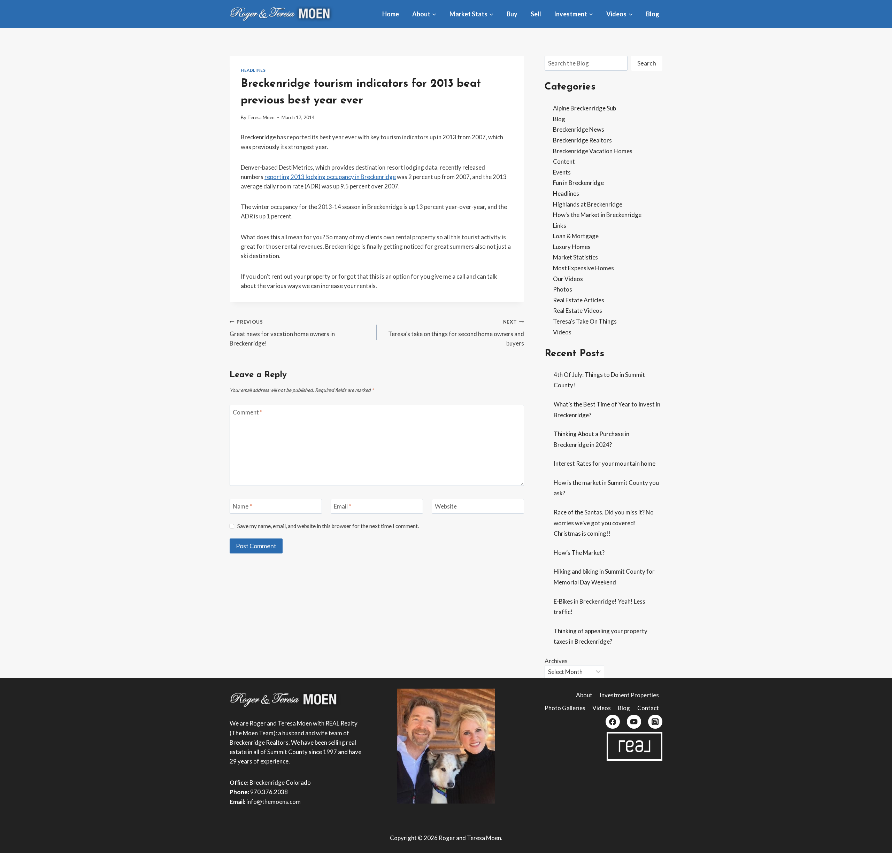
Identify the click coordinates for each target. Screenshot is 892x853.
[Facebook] (613, 722)
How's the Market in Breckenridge (597, 214)
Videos (562, 332)
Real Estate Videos (577, 310)
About (584, 695)
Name (242, 506)
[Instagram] (655, 722)
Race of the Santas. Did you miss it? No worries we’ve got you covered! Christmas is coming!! (604, 523)
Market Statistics (575, 257)
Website (446, 506)
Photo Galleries (565, 708)
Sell (536, 14)
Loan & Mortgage (576, 236)
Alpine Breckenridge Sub (584, 108)
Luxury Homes (572, 246)
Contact (648, 708)
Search (646, 63)
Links (559, 225)
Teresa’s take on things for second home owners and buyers (456, 333)
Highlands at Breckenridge (587, 204)
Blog (652, 14)
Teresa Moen (261, 117)
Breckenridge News (578, 129)
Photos (562, 289)
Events (562, 172)
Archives (556, 661)
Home (390, 14)
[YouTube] (634, 722)
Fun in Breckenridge (578, 182)
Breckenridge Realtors (582, 140)
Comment (247, 412)
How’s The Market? (579, 552)
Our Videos (568, 278)
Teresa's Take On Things (585, 321)
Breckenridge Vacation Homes (592, 151)
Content (564, 161)
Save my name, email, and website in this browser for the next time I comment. (328, 526)
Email (342, 506)
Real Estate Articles (578, 300)
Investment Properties (629, 695)
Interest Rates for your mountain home (604, 463)
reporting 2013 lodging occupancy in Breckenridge (330, 176)
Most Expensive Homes (583, 268)
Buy (512, 14)
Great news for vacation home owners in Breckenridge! (282, 333)
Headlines (253, 70)
